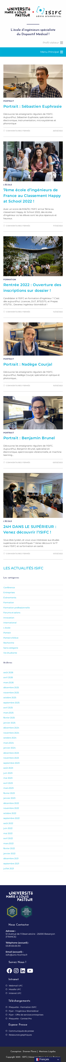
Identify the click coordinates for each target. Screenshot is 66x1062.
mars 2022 (8, 843)
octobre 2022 (9, 813)
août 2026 (8, 672)
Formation (9, 279)
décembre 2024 (11, 727)
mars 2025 (8, 712)
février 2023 (9, 793)
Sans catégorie (10, 648)
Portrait (8, 101)
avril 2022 (8, 838)
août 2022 (8, 823)
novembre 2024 (11, 733)
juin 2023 (7, 773)
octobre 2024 (9, 737)
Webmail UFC (16, 985)
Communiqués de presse (21, 1031)
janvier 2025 (9, 722)
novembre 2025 (11, 692)
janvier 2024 (9, 748)
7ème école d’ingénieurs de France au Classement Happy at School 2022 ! (32, 195)
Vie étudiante (10, 653)
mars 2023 (8, 788)
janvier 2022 (9, 853)
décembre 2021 (11, 858)
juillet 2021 (8, 868)
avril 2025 (8, 707)
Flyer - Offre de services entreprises (26, 1014)
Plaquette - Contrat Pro (20, 1018)
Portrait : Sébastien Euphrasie (32, 106)
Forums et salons (11, 612)
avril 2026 (8, 677)
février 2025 (9, 717)
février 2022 (9, 848)
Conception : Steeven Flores (23, 1052)
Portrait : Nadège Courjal (27, 364)
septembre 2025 (11, 702)
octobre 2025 (9, 697)
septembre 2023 (11, 763)
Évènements (9, 597)
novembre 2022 (11, 808)
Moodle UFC (15, 989)
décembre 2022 (11, 803)
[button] (51, 43)
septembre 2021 (11, 863)
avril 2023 (8, 783)
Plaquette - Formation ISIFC (23, 1007)
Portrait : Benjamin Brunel (29, 438)
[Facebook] (9, 971)
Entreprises (9, 592)
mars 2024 (8, 743)
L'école (7, 184)
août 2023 (8, 768)
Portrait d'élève (10, 638)
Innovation (8, 617)
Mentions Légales (47, 1052)
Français (44, 1059)
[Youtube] (30, 971)
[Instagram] (16, 971)
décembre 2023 (11, 753)
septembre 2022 (11, 818)
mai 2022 (7, 833)
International (10, 622)
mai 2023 (7, 778)
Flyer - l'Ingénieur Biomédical (24, 1011)
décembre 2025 (11, 687)
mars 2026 (8, 682)
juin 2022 (7, 828)
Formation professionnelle (16, 607)
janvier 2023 (9, 798)
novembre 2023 (11, 758)
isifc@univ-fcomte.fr (16, 955)
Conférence (9, 587)
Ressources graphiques (20, 1035)
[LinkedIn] (22, 971)
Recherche (8, 642)
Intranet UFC (15, 993)
